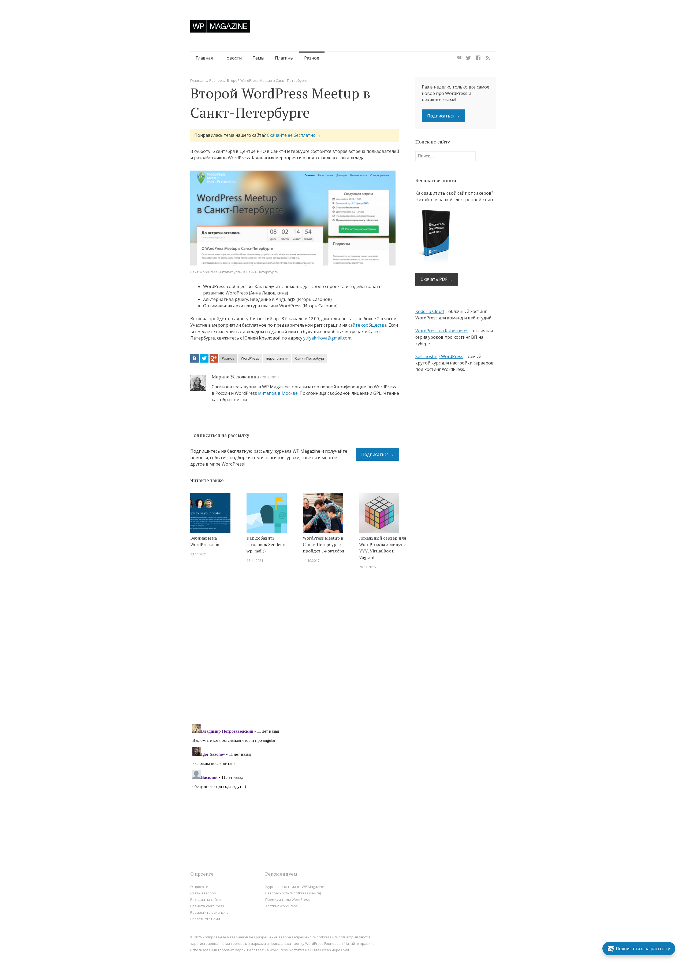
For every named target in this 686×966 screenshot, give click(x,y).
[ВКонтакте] (194, 358)
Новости (232, 58)
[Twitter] (468, 57)
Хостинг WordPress (281, 906)
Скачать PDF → (437, 279)
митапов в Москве (278, 393)
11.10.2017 (311, 560)
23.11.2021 (198, 554)
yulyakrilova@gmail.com (327, 338)
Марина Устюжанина (235, 376)
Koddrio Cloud (429, 311)
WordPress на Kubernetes (441, 331)
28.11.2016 (367, 567)
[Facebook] (478, 57)
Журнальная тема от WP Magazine (294, 886)
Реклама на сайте (205, 899)
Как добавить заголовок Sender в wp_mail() (266, 544)
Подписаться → (377, 454)
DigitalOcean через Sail (329, 949)
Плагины (284, 58)
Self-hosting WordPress (439, 356)
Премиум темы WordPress (287, 899)
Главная (204, 58)
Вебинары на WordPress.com (205, 541)
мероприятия (277, 358)
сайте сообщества (367, 325)
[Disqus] (294, 650)
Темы (258, 58)
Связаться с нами (205, 918)
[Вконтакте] (459, 57)
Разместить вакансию (209, 912)
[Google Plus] (214, 358)
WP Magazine (220, 26)
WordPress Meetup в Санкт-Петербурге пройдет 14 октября (323, 544)
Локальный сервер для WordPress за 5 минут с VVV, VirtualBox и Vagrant (382, 547)
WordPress (250, 358)
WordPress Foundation (324, 943)
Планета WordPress (207, 906)
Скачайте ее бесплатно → (294, 135)
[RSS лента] (488, 57)
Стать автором (203, 893)
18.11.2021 (255, 560)
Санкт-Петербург (310, 358)
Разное (311, 58)
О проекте (199, 886)
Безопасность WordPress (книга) (293, 893)
